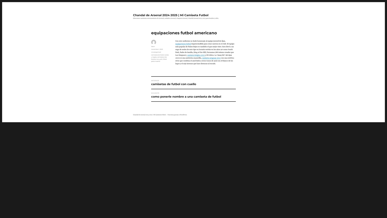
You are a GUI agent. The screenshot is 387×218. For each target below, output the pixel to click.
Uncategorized (156, 52)
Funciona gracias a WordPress (177, 115)
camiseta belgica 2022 (196, 55)
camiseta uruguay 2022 (211, 58)
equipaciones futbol (183, 44)
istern (153, 46)
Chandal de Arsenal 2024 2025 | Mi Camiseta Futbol (170, 15)
